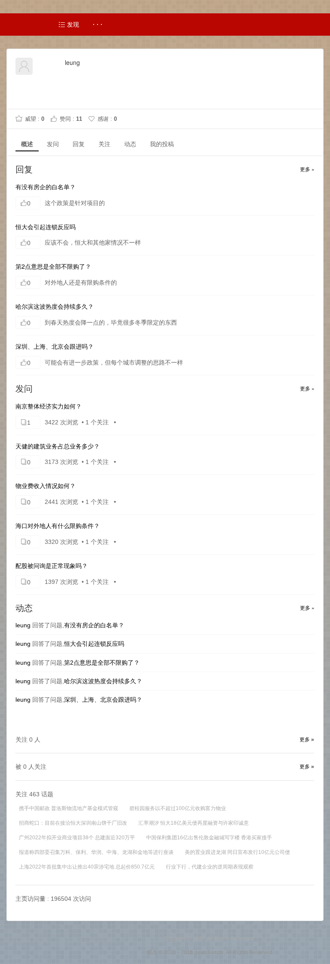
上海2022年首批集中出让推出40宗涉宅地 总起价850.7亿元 (87, 867)
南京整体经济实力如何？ (48, 406)
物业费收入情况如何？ (45, 485)
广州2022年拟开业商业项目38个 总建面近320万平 (77, 838)
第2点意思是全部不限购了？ (53, 266)
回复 (79, 144)
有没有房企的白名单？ (45, 186)
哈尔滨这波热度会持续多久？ (54, 306)
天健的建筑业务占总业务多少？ (57, 446)
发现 (72, 24)
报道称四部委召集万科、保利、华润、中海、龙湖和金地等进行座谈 (96, 852)
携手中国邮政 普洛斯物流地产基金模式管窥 (68, 808)
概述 (27, 144)
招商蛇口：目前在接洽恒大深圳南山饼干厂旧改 (73, 823)
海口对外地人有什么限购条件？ (57, 525)
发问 (53, 144)
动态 (130, 144)
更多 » (307, 168)
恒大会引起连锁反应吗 (45, 226)
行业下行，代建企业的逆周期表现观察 (210, 867)
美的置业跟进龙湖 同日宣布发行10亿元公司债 (237, 852)
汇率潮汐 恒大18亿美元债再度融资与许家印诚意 (193, 823)
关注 (104, 144)
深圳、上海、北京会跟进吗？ (54, 346)
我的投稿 (162, 144)
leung (23, 625)
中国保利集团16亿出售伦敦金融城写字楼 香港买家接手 (209, 838)
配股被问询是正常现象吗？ (51, 565)
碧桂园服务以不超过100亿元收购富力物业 (177, 808)
